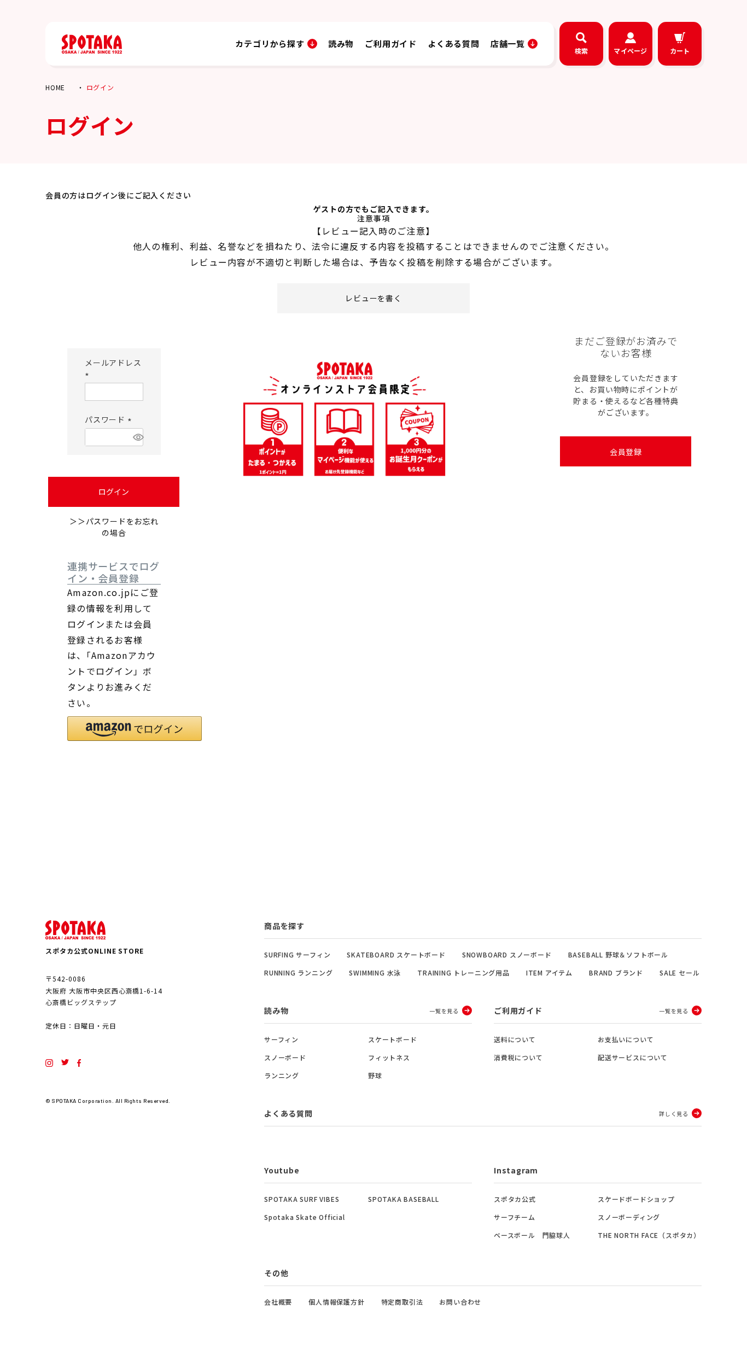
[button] (134, 728)
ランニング (281, 1075)
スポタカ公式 (515, 1199)
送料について (515, 1039)
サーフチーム (514, 1217)
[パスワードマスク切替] (136, 437)
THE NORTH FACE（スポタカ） (649, 1235)
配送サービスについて (633, 1057)
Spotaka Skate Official (304, 1217)
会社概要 (278, 1301)
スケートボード (392, 1039)
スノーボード (285, 1057)
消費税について (518, 1057)
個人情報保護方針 (336, 1301)
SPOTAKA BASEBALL (403, 1199)
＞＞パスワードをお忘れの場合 (114, 527)
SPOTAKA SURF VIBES (301, 1199)
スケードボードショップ (636, 1199)
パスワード (110, 419)
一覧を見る (444, 1011)
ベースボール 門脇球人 (532, 1235)
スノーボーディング (629, 1217)
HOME (55, 87)
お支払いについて (625, 1039)
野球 (375, 1075)
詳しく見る (673, 1113)
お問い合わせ (460, 1301)
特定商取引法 (402, 1301)
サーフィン (281, 1039)
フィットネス (389, 1057)
